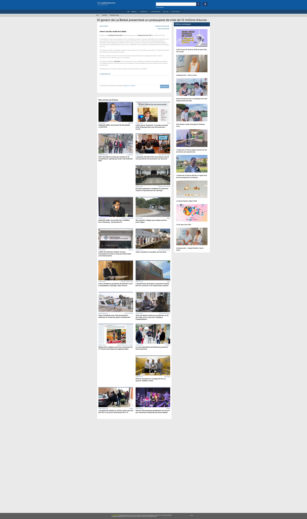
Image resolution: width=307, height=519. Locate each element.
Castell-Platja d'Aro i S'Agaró (125, 345)
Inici (97, 15)
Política (104, 15)
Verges (131, 408)
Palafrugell (130, 155)
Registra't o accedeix (129, 85)
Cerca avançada (159, 7)
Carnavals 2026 (155, 11)
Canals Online (175, 11)
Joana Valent (104, 26)
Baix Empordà (129, 313)
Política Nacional (103, 155)
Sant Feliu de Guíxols (164, 155)
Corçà (168, 123)
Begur (168, 218)
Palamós (130, 123)
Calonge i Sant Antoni (164, 186)
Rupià (168, 281)
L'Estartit (130, 250)
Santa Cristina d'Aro (164, 313)
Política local (114, 15)
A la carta (166, 11)
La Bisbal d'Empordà (162, 26)
